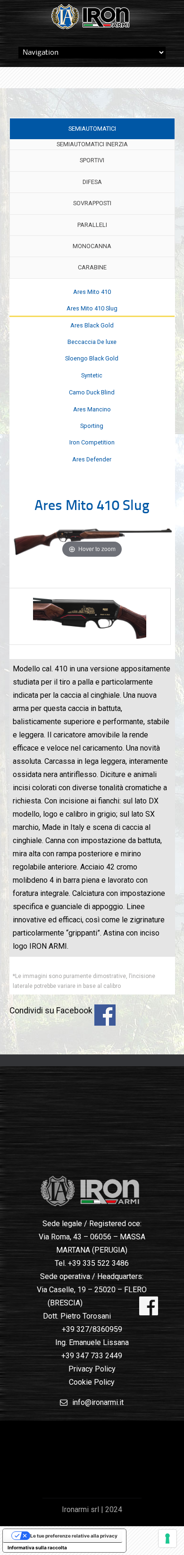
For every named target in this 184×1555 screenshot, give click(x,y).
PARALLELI (92, 224)
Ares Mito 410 (92, 291)
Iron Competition (92, 442)
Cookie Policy (92, 1382)
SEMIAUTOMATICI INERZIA (92, 144)
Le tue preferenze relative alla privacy (73, 1535)
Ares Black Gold (92, 325)
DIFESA (92, 181)
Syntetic (91, 375)
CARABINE (92, 267)
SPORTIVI (92, 160)
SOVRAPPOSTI (92, 203)
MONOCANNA (92, 246)
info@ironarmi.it (98, 1402)
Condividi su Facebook (105, 1015)
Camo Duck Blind (92, 392)
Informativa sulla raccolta (37, 1547)
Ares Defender (91, 459)
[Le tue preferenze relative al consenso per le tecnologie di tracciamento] (167, 1538)
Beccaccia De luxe (92, 341)
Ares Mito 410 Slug (92, 308)
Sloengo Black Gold (91, 358)
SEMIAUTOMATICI (92, 128)
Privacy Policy (92, 1368)
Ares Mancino (92, 409)
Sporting (91, 425)
